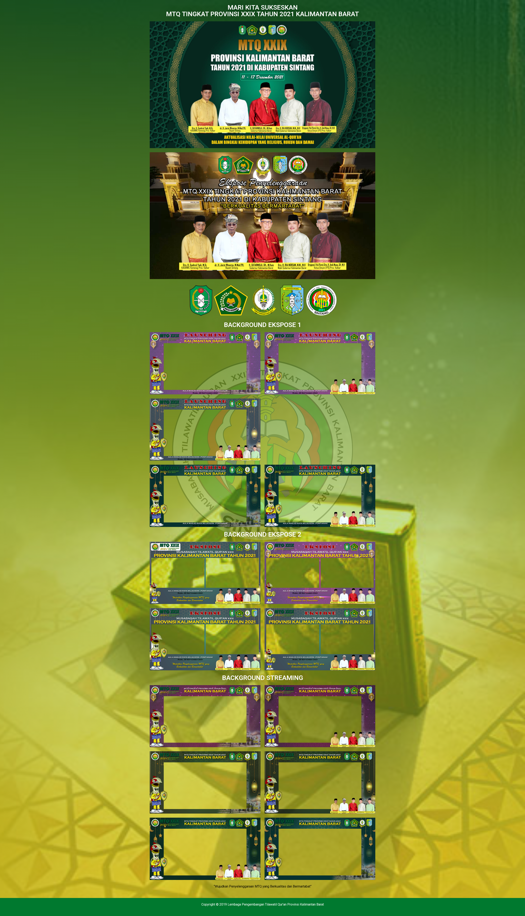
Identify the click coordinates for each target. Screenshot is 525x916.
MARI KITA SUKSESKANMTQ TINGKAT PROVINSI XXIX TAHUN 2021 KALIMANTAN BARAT (262, 10)
